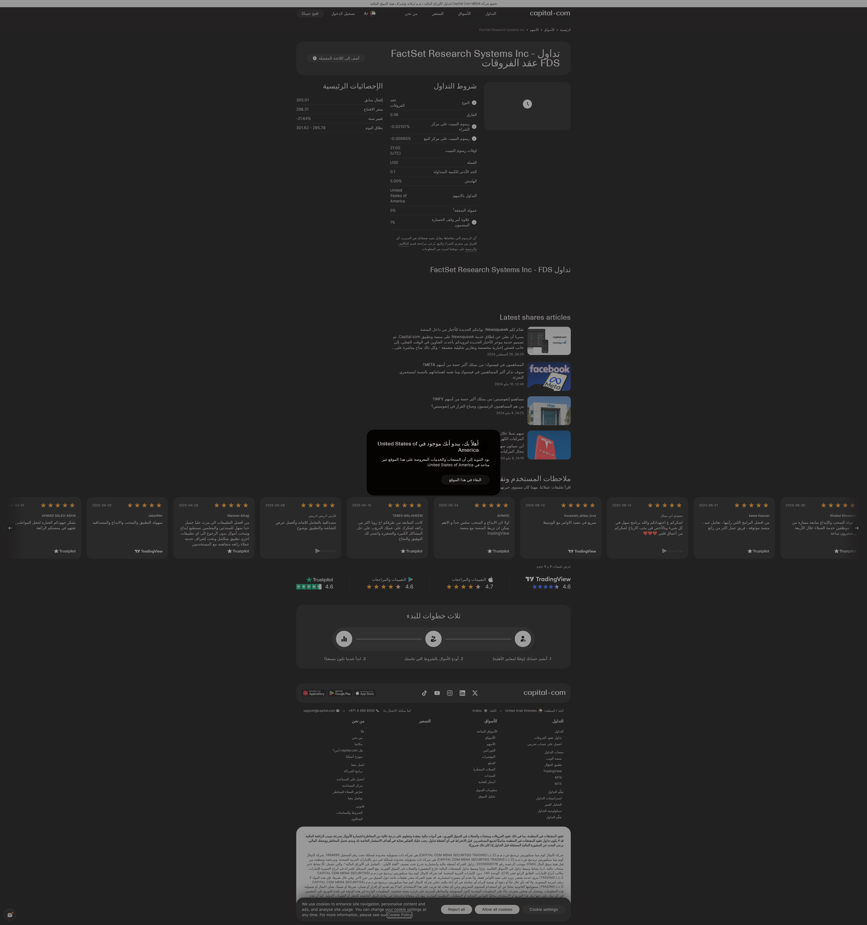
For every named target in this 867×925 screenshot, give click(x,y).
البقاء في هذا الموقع (465, 480)
